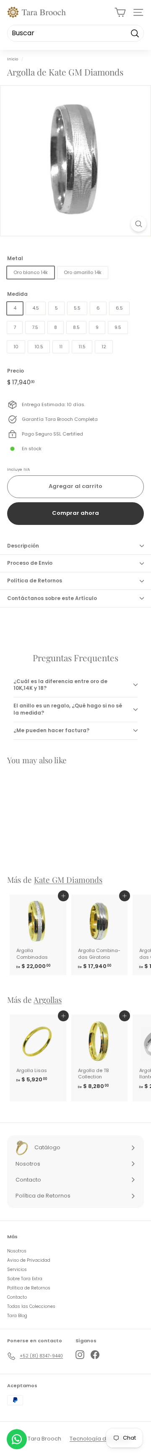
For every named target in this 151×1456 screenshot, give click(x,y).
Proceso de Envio (29, 562)
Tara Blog (17, 1315)
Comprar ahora (75, 513)
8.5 (76, 327)
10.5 (38, 346)
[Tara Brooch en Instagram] (80, 1354)
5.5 (77, 308)
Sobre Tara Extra (24, 1279)
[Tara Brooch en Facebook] (95, 1354)
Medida (17, 294)
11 (60, 346)
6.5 (119, 308)
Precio (15, 371)
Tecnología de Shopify (100, 1439)
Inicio (12, 59)
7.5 (35, 327)
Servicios (17, 1269)
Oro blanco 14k (30, 272)
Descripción (23, 545)
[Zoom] (138, 224)
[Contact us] (17, 1439)
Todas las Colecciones (31, 1306)
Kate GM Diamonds (68, 879)
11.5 (82, 346)
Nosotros (16, 1251)
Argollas (48, 999)
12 (104, 346)
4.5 (35, 308)
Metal (15, 258)
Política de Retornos (34, 580)
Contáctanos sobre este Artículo (52, 598)
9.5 (118, 327)
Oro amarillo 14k (83, 272)
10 (15, 346)
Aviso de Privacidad (28, 1260)
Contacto (17, 1297)
